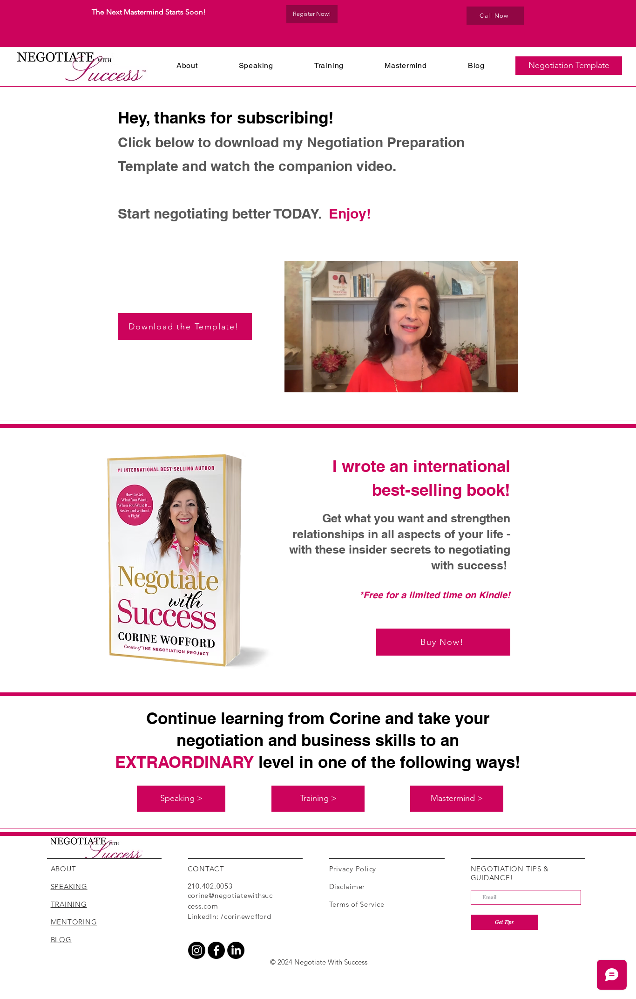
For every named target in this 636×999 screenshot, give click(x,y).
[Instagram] (196, 950)
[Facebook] (216, 950)
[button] (568, 65)
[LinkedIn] (235, 950)
